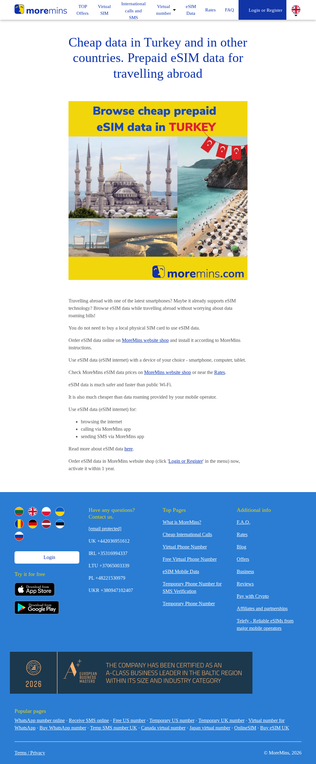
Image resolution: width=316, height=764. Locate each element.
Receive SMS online (89, 720)
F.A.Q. (243, 522)
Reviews (245, 583)
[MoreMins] (41, 10)
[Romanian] (19, 523)
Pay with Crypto (253, 596)
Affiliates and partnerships (262, 608)
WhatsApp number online (40, 720)
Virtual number (163, 10)
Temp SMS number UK (113, 727)
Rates (210, 9)
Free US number (129, 720)
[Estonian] (59, 523)
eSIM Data (191, 10)
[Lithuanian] (19, 511)
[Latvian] (46, 523)
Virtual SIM (104, 10)
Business (245, 571)
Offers (243, 559)
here (128, 448)
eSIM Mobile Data (181, 571)
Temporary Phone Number (189, 603)
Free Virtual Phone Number (190, 559)
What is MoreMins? (182, 522)
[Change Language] (296, 9)
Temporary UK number (221, 720)
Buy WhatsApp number (63, 727)
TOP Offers (83, 10)
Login (48, 557)
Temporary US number (171, 720)
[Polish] (46, 511)
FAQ (229, 9)
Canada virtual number (163, 727)
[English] (32, 511)
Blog (241, 546)
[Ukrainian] (59, 511)
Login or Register (264, 10)
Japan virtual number (209, 727)
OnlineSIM (245, 727)
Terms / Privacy (30, 752)
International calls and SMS (133, 10)
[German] (32, 523)
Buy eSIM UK (274, 727)
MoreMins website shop (145, 340)
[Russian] (19, 536)
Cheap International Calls (187, 534)
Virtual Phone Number (185, 546)
